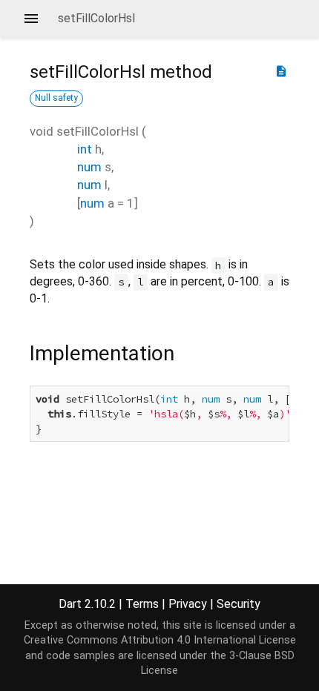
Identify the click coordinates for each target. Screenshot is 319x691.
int (84, 149)
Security (238, 604)
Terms (142, 604)
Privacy (187, 604)
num (89, 166)
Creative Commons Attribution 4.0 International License (160, 640)
